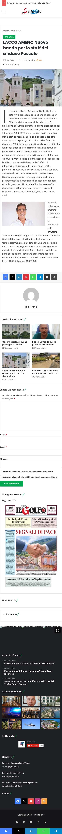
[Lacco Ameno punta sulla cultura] (11, 701)
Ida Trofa (10, 60)
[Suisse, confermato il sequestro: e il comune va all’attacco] (50, 724)
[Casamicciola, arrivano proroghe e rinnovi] (16, 331)
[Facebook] (5, 277)
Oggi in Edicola (9, 500)
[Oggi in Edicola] (31, 589)
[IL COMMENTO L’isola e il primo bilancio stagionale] (31, 701)
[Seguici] (57, 630)
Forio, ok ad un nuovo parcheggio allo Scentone (28, 3)
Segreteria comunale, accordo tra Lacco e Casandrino (13, 373)
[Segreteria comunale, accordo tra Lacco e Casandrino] (16, 360)
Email (3, 447)
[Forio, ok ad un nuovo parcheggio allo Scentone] (50, 701)
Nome (3, 435)
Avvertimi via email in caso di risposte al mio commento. (28, 471)
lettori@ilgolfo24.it (10, 766)
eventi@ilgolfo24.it (10, 776)
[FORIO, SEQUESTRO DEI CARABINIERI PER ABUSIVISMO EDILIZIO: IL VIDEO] (50, 712)
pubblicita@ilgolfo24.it (12, 786)
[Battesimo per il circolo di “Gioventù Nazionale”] (31, 712)
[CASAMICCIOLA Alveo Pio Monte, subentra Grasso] (46, 360)
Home (8, 31)
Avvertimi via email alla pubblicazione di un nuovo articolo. (29, 477)
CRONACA (16, 31)
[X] (12, 277)
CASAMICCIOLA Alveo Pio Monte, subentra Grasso (45, 372)
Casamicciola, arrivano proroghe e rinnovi (14, 343)
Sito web (4, 459)
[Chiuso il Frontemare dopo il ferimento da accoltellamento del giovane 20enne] (11, 724)
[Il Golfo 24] (31, 11)
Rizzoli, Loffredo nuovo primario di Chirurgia (44, 343)
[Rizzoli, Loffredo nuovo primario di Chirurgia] (46, 331)
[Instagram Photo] (11, 636)
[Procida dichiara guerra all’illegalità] (11, 712)
